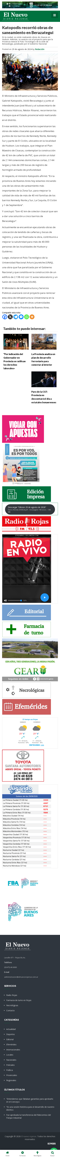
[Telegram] (15, 316)
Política (9, 1070)
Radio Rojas (11, 995)
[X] (10, 316)
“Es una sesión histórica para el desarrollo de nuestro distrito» (30, 1108)
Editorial (10, 1039)
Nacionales (11, 1060)
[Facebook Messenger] (21, 316)
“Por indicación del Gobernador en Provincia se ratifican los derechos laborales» (14, 361)
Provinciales (11, 1075)
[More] (32, 316)
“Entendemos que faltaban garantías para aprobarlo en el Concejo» (29, 1100)
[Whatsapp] (26, 316)
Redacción (39, 49)
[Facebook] (4, 316)
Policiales (10, 1065)
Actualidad (11, 1029)
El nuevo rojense (28, 1136)
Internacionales (13, 1049)
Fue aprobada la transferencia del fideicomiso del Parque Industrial (28, 1116)
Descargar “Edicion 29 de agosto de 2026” (29, 509)
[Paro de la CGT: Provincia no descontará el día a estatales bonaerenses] (44, 379)
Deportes (10, 1034)
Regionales (11, 1080)
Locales (9, 1054)
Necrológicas (12, 1005)
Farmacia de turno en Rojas (18, 1000)
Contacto (10, 1010)
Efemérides (11, 1044)
